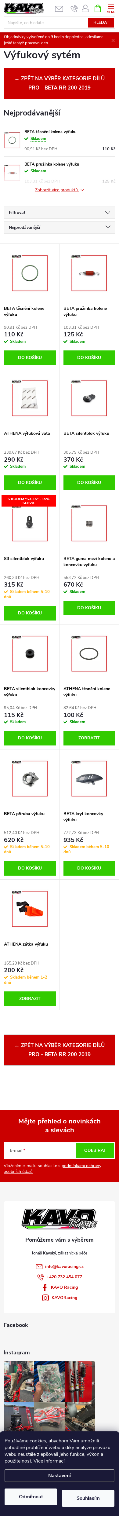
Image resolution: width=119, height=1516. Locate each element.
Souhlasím (88, 1498)
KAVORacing (64, 1298)
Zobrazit (89, 738)
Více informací (49, 1461)
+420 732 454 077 (64, 1277)
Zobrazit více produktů (57, 190)
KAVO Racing (64, 1287)
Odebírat (95, 1150)
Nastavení (59, 1475)
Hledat (101, 22)
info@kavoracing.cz (64, 1266)
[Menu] (111, 8)
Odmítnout (31, 1496)
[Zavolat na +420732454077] (74, 9)
